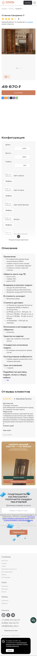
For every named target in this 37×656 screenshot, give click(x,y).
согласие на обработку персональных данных (18, 520)
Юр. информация (7, 572)
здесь (18, 527)
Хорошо (10, 650)
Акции (4, 566)
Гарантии (4, 603)
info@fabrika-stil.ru (10, 626)
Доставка (5, 589)
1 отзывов (29, 22)
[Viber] (14, 98)
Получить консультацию (19, 481)
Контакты (5, 561)
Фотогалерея (6, 577)
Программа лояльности (9, 569)
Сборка (4, 574)
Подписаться (18, 532)
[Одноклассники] (5, 98)
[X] (11, 98)
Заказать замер (18, 477)
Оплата (4, 592)
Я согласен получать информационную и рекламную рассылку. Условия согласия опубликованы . (18, 525)
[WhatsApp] (16, 98)
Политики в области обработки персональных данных (18, 517)
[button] (18, 68)
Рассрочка (5, 586)
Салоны (4, 563)
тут (8, 380)
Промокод (5, 600)
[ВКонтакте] (3, 98)
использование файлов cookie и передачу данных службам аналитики (17, 644)
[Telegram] (8, 98)
